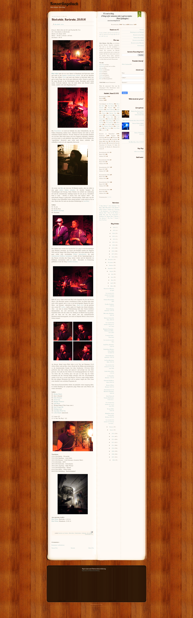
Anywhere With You (59, 411)
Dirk (100, 78)
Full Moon (57, 403)
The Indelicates (109, 122)
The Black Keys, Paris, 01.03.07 (136, 142)
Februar (111, 427)
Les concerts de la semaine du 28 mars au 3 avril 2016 (109, 294)
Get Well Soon (110, 104)
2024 (113, 233)
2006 (113, 460)
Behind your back (59, 210)
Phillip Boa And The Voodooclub (108, 214)
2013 (113, 439)
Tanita (100, 71)
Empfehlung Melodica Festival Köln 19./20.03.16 (109, 350)
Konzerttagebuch (64, 3)
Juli (112, 274)
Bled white (71, 533)
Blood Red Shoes (107, 207)
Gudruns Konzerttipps (138, 37)
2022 (114, 239)
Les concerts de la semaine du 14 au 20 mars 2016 (109, 366)
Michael (101, 77)
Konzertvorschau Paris (138, 35)
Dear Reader (111, 105)
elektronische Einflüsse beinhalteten (62, 256)
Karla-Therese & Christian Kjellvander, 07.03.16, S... (109, 397)
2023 (113, 236)
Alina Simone (103, 205)
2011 (113, 445)
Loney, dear (109, 117)
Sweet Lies (57, 400)
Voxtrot (116, 218)
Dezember (110, 259)
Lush (105, 130)
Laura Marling (108, 124)
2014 (113, 436)
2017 (113, 254)
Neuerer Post (54, 548)
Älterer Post (91, 548)
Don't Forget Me (58, 407)
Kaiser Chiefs (109, 115)
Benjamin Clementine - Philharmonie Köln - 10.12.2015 (108, 330)
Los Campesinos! (114, 211)
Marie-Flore (111, 119)
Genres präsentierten (79, 254)
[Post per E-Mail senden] (91, 531)
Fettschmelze (78, 533)
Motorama (117, 124)
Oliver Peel (101, 64)
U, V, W (101, 36)
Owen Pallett (116, 128)
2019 (113, 248)
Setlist (90, 533)
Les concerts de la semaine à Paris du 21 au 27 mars (109, 324)
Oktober (111, 265)
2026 (114, 227)
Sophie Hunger (109, 120)
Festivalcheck (141, 45)
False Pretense (58, 398)
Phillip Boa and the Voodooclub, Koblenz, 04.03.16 (109, 415)
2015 (113, 433)
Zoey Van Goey (103, 220)
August (111, 271)
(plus (118, 109)
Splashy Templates (102, 606)
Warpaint (110, 107)
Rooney (116, 216)
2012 (113, 442)
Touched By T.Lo (89, 534)
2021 (113, 242)
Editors (104, 113)
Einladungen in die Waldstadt (137, 32)
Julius (100, 68)
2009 (113, 451)
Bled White (55, 519)
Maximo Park (112, 113)
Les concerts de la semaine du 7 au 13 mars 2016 (109, 404)
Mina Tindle (116, 111)
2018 (113, 251)
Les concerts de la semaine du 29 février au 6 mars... (109, 421)
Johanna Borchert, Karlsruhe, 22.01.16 (109, 356)
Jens (100, 73)
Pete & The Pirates (113, 213)
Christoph (101, 66)
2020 (113, 245)
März (111, 286)
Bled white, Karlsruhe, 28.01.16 (69, 19)
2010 (113, 448)
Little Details (57, 413)
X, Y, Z (106, 36)
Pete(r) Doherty (110, 109)
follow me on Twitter (139, 151)
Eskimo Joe (110, 209)
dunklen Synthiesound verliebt (71, 75)
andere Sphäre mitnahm (67, 190)
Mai (112, 280)
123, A (101, 32)
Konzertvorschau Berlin (138, 40)
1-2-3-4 (109, 197)
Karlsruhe (84, 533)
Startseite (73, 548)
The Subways (102, 218)
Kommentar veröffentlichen (58, 545)
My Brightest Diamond (107, 126)
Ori (88, 533)
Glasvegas (117, 209)
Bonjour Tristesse (59, 401)
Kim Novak (108, 128)
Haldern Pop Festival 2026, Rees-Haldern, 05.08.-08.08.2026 (137, 112)
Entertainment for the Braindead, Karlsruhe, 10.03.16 (109, 391)
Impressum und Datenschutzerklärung (91, 570)
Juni (112, 277)
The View (110, 218)
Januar (111, 430)
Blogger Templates (91, 606)
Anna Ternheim (112, 205)
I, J (118, 32)
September (110, 268)
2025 (114, 230)
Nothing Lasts (58, 409)
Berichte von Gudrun (63, 533)
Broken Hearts (58, 394)
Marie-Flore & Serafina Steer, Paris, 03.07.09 (133, 120)
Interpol (101, 115)
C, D (108, 32)
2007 (113, 457)
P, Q (112, 34)
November (110, 262)
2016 (113, 257)
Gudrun (101, 70)
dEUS (100, 209)
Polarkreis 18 (102, 216)
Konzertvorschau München (137, 43)
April (111, 283)
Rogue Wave (110, 216)
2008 (113, 454)
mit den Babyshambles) (107, 111)
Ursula (100, 75)
